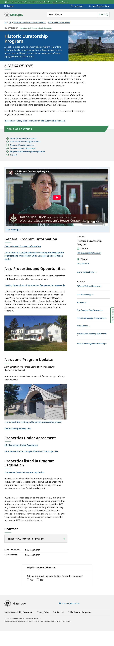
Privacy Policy (43, 612)
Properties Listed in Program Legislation (24, 472)
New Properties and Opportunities (25, 141)
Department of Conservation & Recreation (29, 22)
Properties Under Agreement (23, 148)
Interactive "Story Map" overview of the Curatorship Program (34, 120)
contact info (86, 272)
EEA (10, 22)
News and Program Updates (22, 145)
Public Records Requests (79, 612)
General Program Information (23, 138)
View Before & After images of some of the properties (31, 451)
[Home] (5, 22)
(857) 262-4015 (83, 263)
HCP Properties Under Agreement (21, 445)
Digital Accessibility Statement (18, 612)
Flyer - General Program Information (22, 246)
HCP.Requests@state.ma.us (89, 253)
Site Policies (58, 612)
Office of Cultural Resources (59, 22)
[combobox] (78, 14)
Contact (13, 155)
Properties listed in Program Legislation (27, 151)
